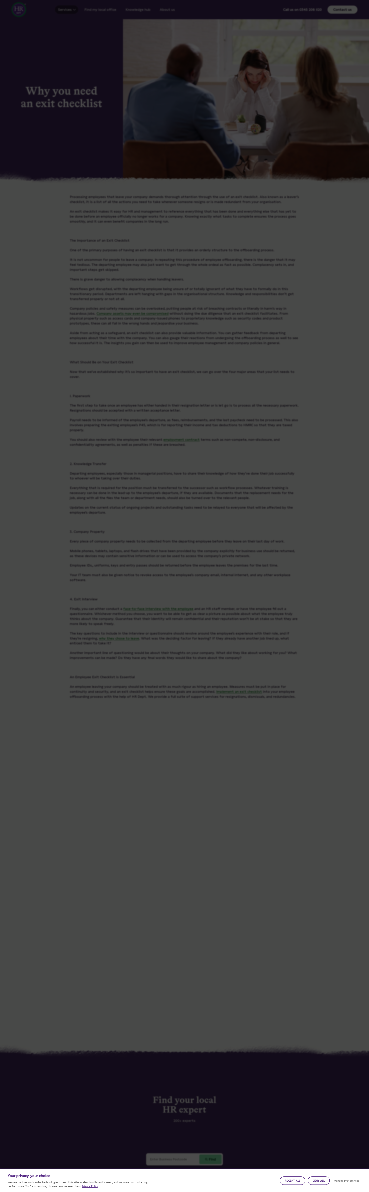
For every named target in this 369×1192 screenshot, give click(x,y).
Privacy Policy (90, 1186)
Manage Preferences (346, 1180)
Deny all (319, 1180)
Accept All (292, 1180)
